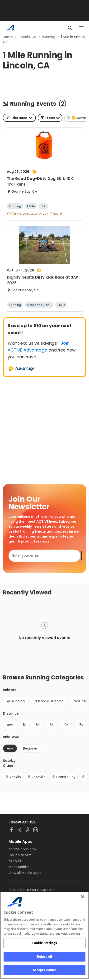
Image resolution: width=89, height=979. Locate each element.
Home (8, 36)
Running (48, 36)
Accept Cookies (44, 970)
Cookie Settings (44, 943)
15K (81, 724)
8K (52, 724)
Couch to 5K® (20, 855)
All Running (16, 701)
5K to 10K (16, 861)
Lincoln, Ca (27, 36)
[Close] (82, 897)
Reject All (44, 956)
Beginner (30, 748)
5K (38, 724)
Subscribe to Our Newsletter (32, 889)
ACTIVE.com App (22, 849)
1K (24, 724)
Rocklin (15, 777)
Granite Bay (65, 777)
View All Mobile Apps (25, 872)
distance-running (49, 701)
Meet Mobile (19, 867)
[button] (50, 118)
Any (10, 724)
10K (66, 724)
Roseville (39, 777)
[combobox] (19, 118)
